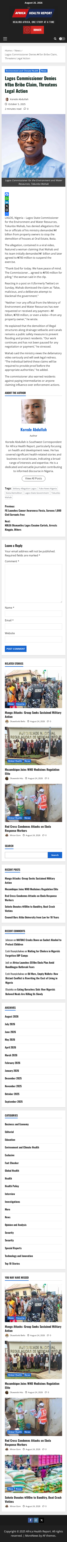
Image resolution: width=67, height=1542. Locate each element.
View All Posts (33, 478)
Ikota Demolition (14, 492)
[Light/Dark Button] (62, 38)
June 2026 (10, 1032)
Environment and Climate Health (22, 70)
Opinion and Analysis (16, 1225)
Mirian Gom (15, 835)
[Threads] (33, 210)
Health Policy (12, 1186)
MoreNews (31, 1535)
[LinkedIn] (33, 202)
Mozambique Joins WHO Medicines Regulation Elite (32, 771)
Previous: (33, 510)
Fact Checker (12, 1163)
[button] (5, 38)
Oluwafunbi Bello (17, 721)
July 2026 (10, 1024)
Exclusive (9, 1155)
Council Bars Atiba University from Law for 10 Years (32, 917)
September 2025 (14, 1101)
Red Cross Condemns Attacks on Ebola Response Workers (28, 828)
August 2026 (12, 1016)
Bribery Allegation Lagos (24, 488)
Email (9, 620)
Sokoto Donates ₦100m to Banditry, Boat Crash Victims (33, 1499)
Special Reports (13, 1248)
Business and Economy (17, 1124)
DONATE (37, 30)
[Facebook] (33, 194)
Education (10, 1140)
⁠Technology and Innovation (19, 1256)
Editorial (9, 1132)
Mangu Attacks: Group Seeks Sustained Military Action (33, 714)
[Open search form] (55, 39)
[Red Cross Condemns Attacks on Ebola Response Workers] (33, 803)
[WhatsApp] (33, 198)
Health (8, 1178)
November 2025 (13, 1086)
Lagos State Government (37, 492)
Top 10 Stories (12, 1263)
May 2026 (10, 1039)
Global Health (15, 761)
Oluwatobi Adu (16, 778)
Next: (31, 525)
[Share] (33, 214)
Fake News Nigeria (48, 488)
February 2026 (12, 1063)
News (44, 70)
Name (9, 607)
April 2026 (10, 1047)
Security (20, 704)
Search (9, 846)
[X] (33, 206)
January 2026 (12, 1071)
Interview (10, 1194)
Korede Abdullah (18, 99)
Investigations (12, 1202)
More (7, 1209)
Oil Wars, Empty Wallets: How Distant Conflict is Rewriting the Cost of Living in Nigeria (31, 978)
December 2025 (13, 1078)
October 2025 (12, 1094)
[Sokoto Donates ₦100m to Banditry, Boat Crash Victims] (33, 1474)
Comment (12, 561)
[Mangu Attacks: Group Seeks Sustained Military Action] (33, 689)
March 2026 (11, 1055)
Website (10, 633)
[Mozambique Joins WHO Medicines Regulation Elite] (33, 746)
